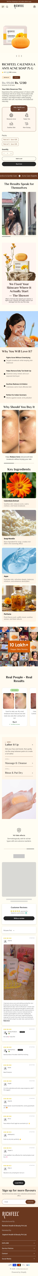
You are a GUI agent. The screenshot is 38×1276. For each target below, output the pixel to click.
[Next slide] (21, 56)
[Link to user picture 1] (19, 972)
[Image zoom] (19, 33)
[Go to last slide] (17, 56)
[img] (7, 938)
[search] (6, 7)
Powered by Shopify (19, 1272)
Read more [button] (7, 1020)
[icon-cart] (34, 7)
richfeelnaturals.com (22, 1269)
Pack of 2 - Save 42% (10, 139)
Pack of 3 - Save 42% (10, 144)
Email (6, 1202)
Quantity (5, 149)
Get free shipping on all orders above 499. (19, 1)
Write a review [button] (19, 918)
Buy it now (19, 164)
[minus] (4, 153)
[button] (19, 159)
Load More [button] (19, 1183)
